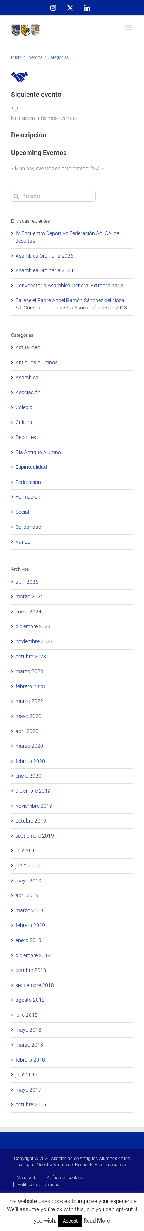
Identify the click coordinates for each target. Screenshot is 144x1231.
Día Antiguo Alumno (38, 452)
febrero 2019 (30, 925)
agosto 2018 (30, 1000)
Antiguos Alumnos (37, 362)
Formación (28, 497)
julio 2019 (27, 850)
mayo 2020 (28, 716)
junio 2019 (28, 866)
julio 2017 (27, 1075)
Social (22, 512)
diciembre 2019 (33, 791)
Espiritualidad (31, 467)
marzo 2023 (29, 671)
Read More (96, 1220)
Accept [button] (70, 1221)
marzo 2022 (29, 701)
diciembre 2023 (33, 626)
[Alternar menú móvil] (129, 27)
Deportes (26, 437)
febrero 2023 (30, 686)
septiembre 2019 (35, 836)
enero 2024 (28, 612)
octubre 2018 (31, 970)
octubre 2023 (31, 656)
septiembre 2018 (35, 985)
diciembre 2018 (33, 955)
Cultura (24, 422)
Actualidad (28, 347)
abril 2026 (27, 582)
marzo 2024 (29, 596)
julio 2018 (27, 1015)
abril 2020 (27, 731)
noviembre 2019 (34, 806)
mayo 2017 (28, 1090)
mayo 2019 (28, 881)
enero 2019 (28, 940)
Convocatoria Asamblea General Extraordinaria (69, 286)
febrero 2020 (30, 761)
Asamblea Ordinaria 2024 (44, 270)
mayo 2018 (28, 1030)
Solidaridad (28, 527)
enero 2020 (28, 776)
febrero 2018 (30, 1060)
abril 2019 (27, 895)
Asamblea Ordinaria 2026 (44, 256)
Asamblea (27, 378)
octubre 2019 (31, 821)
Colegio (24, 407)
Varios (23, 542)
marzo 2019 (29, 910)
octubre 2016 (31, 1104)
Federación (28, 482)
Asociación (28, 392)
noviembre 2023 (34, 641)
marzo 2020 (29, 746)
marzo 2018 (29, 1045)
